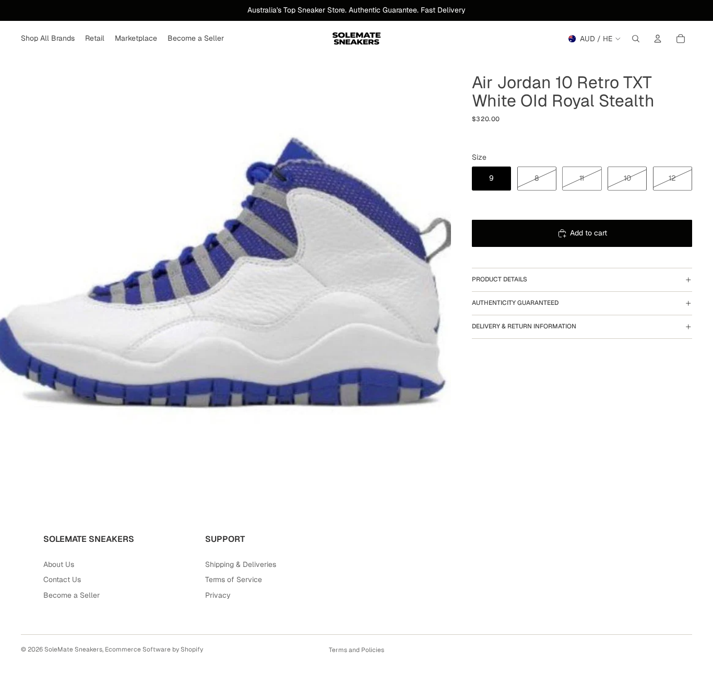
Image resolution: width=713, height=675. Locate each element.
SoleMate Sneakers (73, 649)
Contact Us (62, 579)
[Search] (635, 38)
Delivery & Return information (524, 326)
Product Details (499, 279)
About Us (58, 564)
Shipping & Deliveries (240, 564)
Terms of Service (233, 579)
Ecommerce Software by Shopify (154, 649)
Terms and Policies (356, 650)
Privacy (218, 595)
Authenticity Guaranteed (515, 303)
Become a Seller (71, 595)
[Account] (657, 38)
